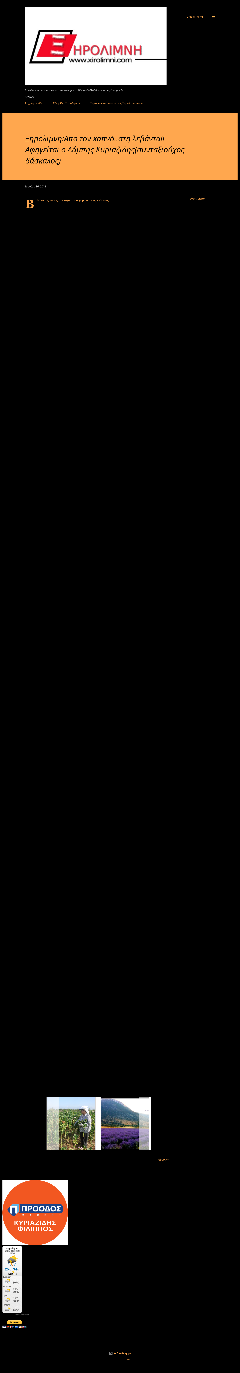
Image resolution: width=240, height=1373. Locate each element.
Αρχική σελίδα (34, 103)
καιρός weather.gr (22, 1314)
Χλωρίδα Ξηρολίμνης (66, 103)
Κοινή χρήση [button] (197, 199)
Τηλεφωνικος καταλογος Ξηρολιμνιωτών (116, 103)
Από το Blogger (122, 1353)
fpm (128, 1359)
